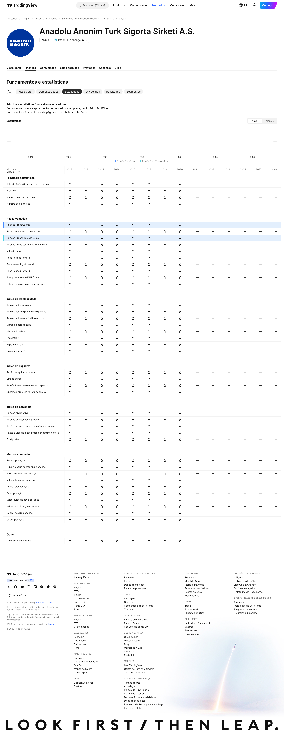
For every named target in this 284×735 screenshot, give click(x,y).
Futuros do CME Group (136, 619)
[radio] (255, 121)
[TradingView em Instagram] (28, 587)
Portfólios (79, 658)
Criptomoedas (81, 598)
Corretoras (177, 5)
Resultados (80, 640)
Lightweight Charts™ (245, 584)
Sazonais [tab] (105, 67)
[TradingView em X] (9, 587)
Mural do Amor (192, 581)
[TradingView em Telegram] (41, 587)
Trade (188, 605)
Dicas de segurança (134, 700)
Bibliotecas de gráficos (246, 581)
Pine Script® (80, 672)
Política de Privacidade (136, 689)
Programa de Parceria (245, 609)
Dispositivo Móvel (83, 682)
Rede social (191, 577)
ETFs (76, 591)
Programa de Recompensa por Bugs (143, 704)
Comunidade (138, 5)
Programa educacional (246, 612)
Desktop (78, 686)
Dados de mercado (134, 584)
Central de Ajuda (133, 647)
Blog (126, 644)
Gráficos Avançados (244, 588)
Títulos (77, 594)
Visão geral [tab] (14, 67)
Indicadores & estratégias (198, 623)
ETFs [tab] (118, 67)
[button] (127, 5)
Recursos (129, 577)
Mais (193, 5)
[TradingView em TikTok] (48, 587)
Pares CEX (79, 602)
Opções (78, 665)
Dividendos (80, 644)
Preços (127, 581)
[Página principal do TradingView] (22, 5)
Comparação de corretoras (138, 605)
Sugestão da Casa (194, 612)
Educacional (191, 609)
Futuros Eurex (131, 623)
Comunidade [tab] (48, 67)
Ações (77, 587)
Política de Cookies (134, 693)
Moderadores (192, 595)
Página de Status (133, 708)
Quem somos (131, 636)
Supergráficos (81, 577)
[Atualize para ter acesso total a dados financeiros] (70, 184)
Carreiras (129, 651)
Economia (79, 636)
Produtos (119, 5)
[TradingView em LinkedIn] (35, 587)
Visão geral (130, 598)
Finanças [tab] (30, 67)
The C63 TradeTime (134, 672)
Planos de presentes (135, 588)
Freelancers (191, 630)
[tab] (25, 91)
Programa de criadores (197, 588)
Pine (76, 609)
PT (245, 5)
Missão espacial (132, 640)
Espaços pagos (193, 634)
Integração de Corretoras (247, 605)
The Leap (129, 609)
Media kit (129, 655)
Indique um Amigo (194, 584)
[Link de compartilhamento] (274, 91)
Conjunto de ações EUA (136, 626)
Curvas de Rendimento (86, 661)
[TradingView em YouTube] (22, 587)
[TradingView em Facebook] (15, 587)
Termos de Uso (132, 682)
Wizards (189, 626)
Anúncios (239, 602)
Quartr (51, 624)
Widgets (238, 577)
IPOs (76, 647)
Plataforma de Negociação (248, 591)
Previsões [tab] (89, 67)
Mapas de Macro (83, 668)
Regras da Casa (193, 591)
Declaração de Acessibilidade (140, 697)
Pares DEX (79, 605)
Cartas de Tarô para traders (139, 668)
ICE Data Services (44, 602)
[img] (82, 39)
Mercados (158, 5)
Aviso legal (129, 686)
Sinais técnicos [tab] (69, 67)
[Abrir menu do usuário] (254, 5)
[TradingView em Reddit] (55, 587)
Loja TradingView (133, 665)
